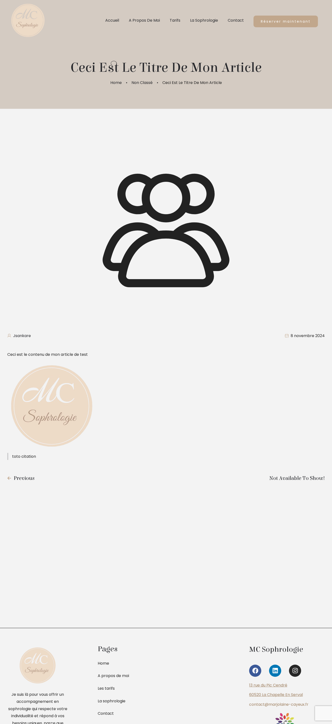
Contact (106, 713)
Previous (24, 478)
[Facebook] (255, 671)
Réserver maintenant (286, 21)
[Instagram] (295, 671)
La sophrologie (111, 701)
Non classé (142, 82)
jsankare (22, 336)
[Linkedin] (275, 671)
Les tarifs (106, 688)
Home (116, 82)
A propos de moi (113, 675)
